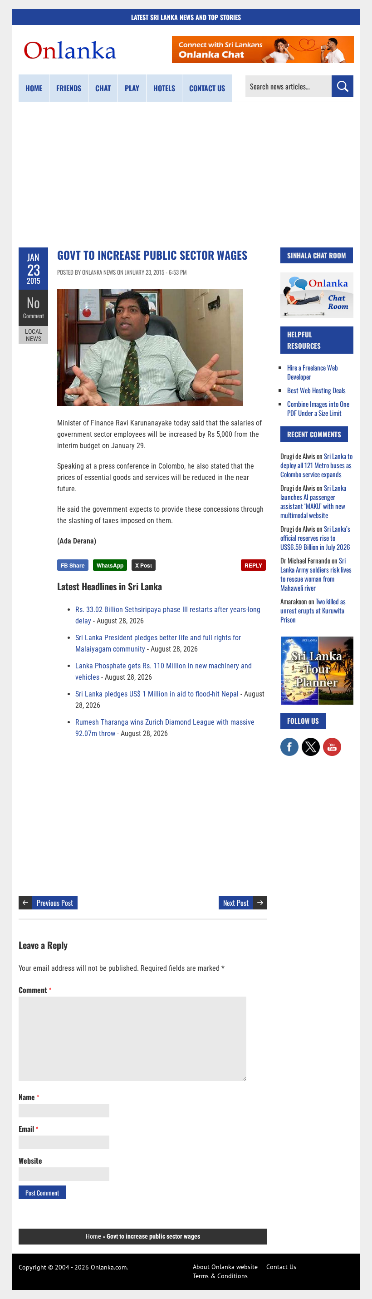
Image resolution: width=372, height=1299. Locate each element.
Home (33, 88)
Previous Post (55, 902)
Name (29, 1097)
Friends (68, 88)
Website (30, 1160)
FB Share (73, 565)
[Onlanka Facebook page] (289, 742)
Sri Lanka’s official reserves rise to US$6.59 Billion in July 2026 (315, 538)
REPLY (253, 565)
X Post (143, 565)
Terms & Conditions (220, 1276)
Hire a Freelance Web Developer (312, 371)
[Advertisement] (186, 174)
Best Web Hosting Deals (316, 390)
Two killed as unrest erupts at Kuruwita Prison (313, 610)
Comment (33, 315)
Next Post (236, 902)
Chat (103, 88)
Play (132, 88)
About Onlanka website (225, 1267)
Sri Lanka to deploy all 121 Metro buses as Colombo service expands (316, 465)
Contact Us (281, 1267)
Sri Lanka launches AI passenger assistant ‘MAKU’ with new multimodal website (313, 501)
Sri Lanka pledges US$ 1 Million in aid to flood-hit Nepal (157, 694)
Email (28, 1128)
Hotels (164, 88)
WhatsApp (110, 565)
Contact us (207, 88)
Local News (33, 335)
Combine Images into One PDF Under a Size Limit (318, 408)
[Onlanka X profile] (311, 742)
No (33, 302)
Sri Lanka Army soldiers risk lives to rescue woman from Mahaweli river (316, 574)
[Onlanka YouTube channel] (332, 742)
